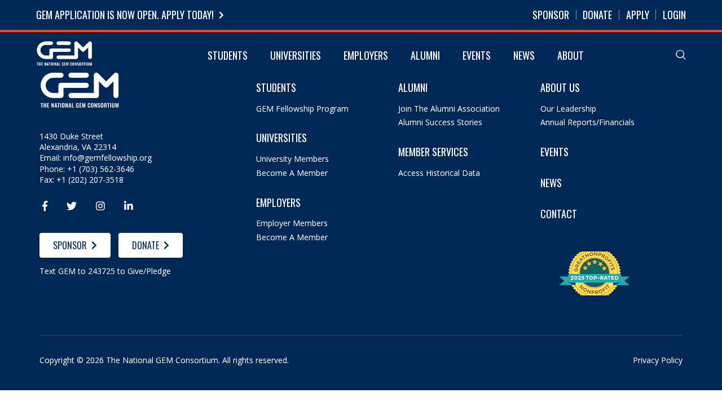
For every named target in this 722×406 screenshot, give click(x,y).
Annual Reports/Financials (587, 122)
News (524, 55)
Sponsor (550, 14)
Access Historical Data (439, 172)
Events (477, 55)
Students (228, 55)
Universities (295, 55)
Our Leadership (568, 108)
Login (674, 14)
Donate (597, 14)
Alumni (425, 55)
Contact (558, 214)
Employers (366, 55)
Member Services (433, 152)
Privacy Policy (658, 360)
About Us (560, 88)
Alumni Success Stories (440, 122)
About (570, 55)
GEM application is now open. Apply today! (125, 15)
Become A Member (292, 172)
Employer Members (292, 223)
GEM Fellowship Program (302, 108)
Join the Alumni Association (449, 108)
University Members (292, 158)
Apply (637, 14)
